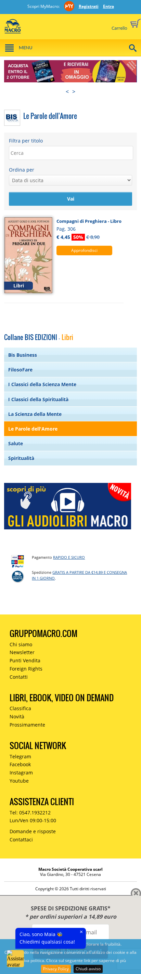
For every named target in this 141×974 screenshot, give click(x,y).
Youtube (19, 780)
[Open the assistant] (15, 958)
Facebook (20, 764)
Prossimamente (27, 724)
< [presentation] (67, 91)
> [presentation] (73, 91)
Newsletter (22, 652)
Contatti (19, 677)
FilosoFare (20, 369)
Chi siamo (21, 644)
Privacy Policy (56, 969)
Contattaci (21, 839)
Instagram (21, 772)
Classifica (20, 708)
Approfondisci (84, 250)
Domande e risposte (33, 831)
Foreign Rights (26, 668)
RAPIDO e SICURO (69, 557)
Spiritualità (21, 458)
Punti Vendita (25, 660)
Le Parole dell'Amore (32, 428)
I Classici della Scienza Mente (42, 384)
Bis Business (22, 355)
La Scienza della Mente (35, 414)
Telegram (20, 756)
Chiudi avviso (88, 969)
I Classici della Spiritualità (38, 399)
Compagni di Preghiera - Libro (88, 221)
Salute (15, 443)
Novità (17, 716)
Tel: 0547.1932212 (30, 812)
